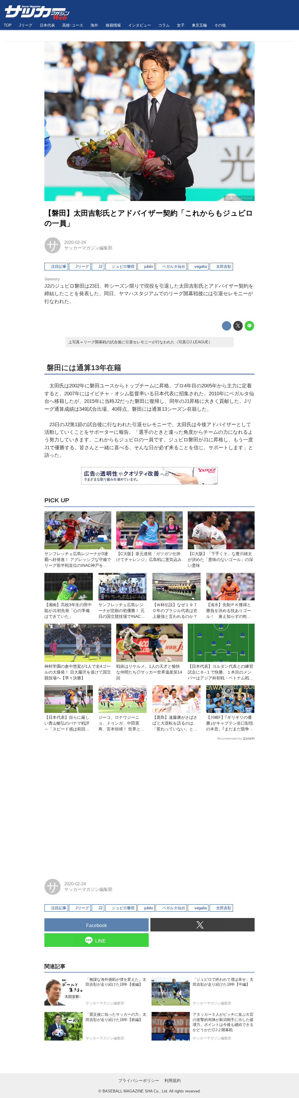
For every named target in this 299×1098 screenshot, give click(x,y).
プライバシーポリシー (138, 1080)
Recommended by (229, 738)
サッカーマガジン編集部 (88, 248)
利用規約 (172, 1080)
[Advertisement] (149, 807)
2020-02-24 (75, 242)
